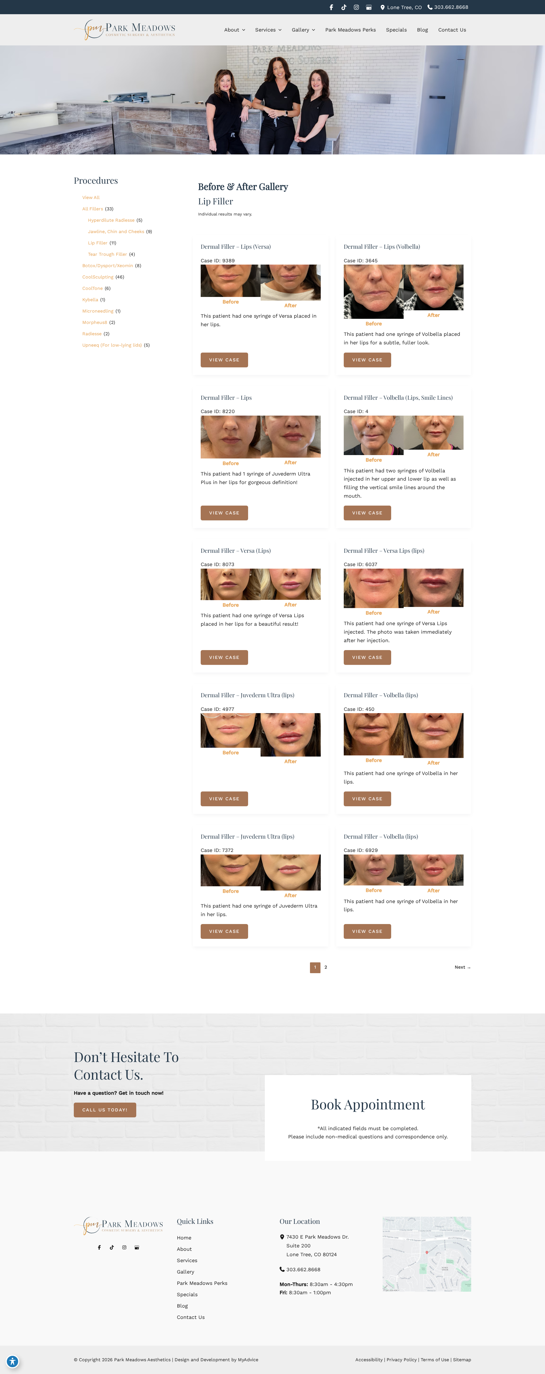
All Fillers (92, 208)
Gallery (185, 1272)
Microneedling (98, 311)
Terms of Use (435, 1359)
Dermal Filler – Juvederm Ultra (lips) (247, 695)
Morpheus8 (94, 322)
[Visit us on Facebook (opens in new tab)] (331, 7)
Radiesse (92, 333)
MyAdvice (248, 1359)
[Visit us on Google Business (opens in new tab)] (368, 7)
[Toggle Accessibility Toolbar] (12, 1361)
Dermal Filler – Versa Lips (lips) (384, 550)
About (184, 1249)
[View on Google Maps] (427, 1254)
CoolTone (92, 288)
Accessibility (369, 1359)
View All (91, 197)
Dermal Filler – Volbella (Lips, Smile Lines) (398, 397)
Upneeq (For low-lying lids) (112, 345)
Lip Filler (98, 243)
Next (463, 967)
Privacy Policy (402, 1359)
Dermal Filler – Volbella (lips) (381, 695)
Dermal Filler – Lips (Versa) (236, 246)
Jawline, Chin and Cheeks (116, 231)
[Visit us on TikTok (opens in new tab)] (343, 7)
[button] (242, 29)
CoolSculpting (98, 277)
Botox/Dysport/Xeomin (107, 265)
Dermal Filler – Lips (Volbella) (382, 246)
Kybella (90, 299)
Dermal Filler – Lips (226, 397)
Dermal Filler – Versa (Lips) (236, 550)
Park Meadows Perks (202, 1283)
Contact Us (191, 1317)
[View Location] (383, 7)
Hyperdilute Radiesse (111, 220)
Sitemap (462, 1359)
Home (184, 1238)
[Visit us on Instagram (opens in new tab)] (356, 7)
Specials (187, 1294)
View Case (224, 360)
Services (187, 1260)
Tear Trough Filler (107, 254)
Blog (182, 1306)
